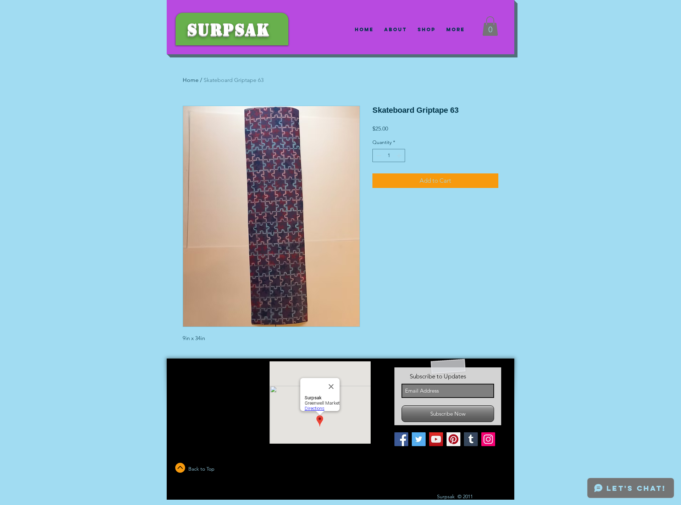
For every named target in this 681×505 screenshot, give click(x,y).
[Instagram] (488, 439)
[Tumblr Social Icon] (471, 439)
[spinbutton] (388, 155)
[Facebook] (401, 439)
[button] (490, 26)
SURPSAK (228, 30)
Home (191, 80)
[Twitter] (419, 439)
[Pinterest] (453, 439)
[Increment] (399, 155)
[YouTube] (436, 439)
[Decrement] (377, 155)
